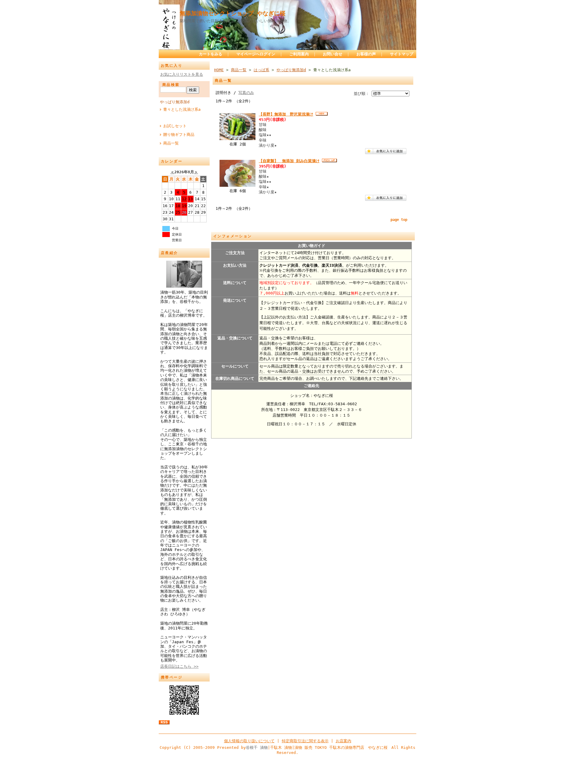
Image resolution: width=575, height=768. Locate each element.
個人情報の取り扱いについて (249, 741)
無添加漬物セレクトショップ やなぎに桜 (232, 13)
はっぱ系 (261, 70)
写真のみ (246, 92)
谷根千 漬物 (257, 747)
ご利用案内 (299, 54)
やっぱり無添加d (175, 102)
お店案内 (343, 741)
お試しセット (175, 126)
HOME (219, 70)
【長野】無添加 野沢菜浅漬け (286, 114)
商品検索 (171, 85)
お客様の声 (366, 54)
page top (399, 220)
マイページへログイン (255, 54)
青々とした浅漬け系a (182, 109)
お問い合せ (332, 54)
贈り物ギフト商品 (178, 134)
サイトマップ (401, 54)
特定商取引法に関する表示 (305, 741)
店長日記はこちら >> (179, 666)
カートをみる (210, 54)
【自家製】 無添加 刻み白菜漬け (289, 161)
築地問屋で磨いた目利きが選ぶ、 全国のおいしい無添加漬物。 (235, 21)
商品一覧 (171, 143)
